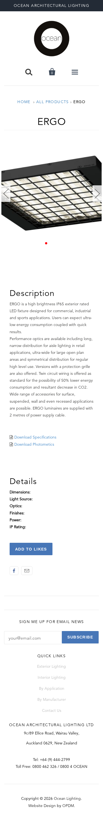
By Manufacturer (51, 699)
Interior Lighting (52, 677)
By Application (51, 688)
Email (26, 570)
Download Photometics (34, 444)
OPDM (68, 805)
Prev (5, 193)
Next (97, 193)
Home (23, 101)
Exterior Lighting (51, 666)
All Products (52, 101)
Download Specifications (35, 437)
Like (14, 570)
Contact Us (51, 710)
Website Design (42, 805)
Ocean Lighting (67, 798)
